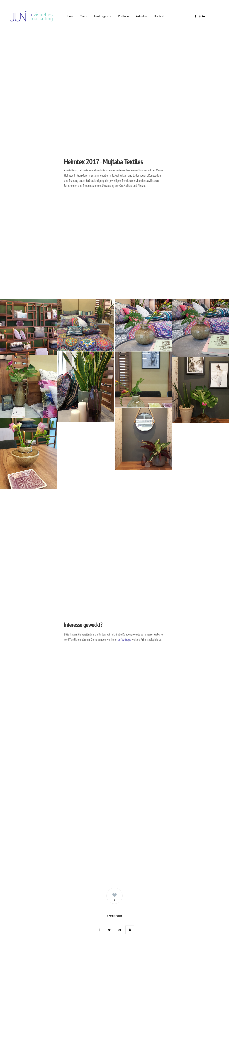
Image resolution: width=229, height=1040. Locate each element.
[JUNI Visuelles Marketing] (31, 16)
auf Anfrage (124, 640)
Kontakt (159, 16)
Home (69, 16)
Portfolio (123, 16)
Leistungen (101, 16)
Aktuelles (141, 16)
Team (83, 16)
